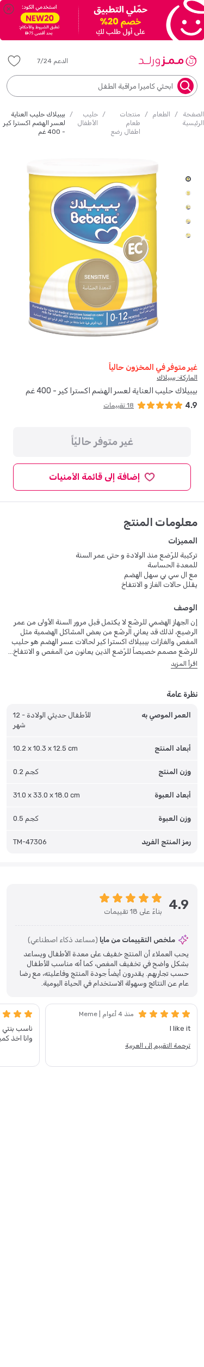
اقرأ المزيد (184, 663)
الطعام (161, 114)
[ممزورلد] (167, 60)
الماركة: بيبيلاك (177, 377)
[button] (60, 61)
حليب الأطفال (87, 118)
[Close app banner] (8, 8)
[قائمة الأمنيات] (14, 61)
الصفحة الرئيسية (193, 118)
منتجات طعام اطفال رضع (125, 122)
